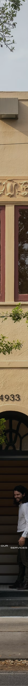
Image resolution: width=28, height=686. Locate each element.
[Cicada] (5, 1)
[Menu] (26, 1)
